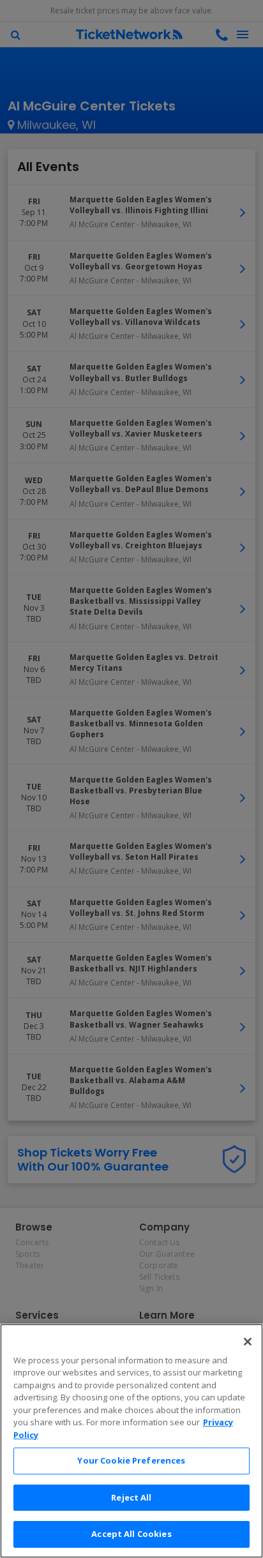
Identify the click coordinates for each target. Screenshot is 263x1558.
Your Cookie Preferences (131, 1460)
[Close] (248, 1342)
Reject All (131, 1497)
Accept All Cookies (131, 1533)
